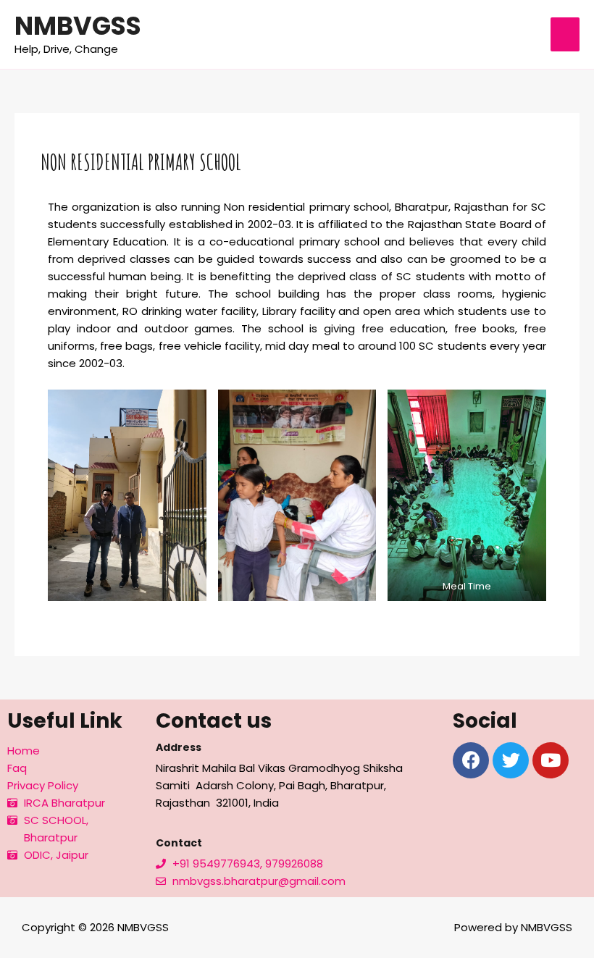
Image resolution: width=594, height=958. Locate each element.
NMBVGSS (77, 25)
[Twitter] (511, 760)
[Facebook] (471, 760)
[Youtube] (550, 760)
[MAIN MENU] (565, 34)
